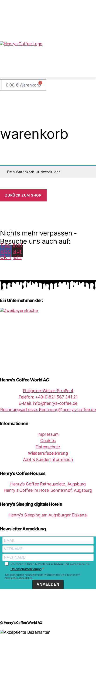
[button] (48, 78)
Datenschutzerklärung (26, 569)
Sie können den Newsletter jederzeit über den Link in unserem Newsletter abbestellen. (42, 576)
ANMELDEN (48, 584)
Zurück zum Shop (23, 195)
